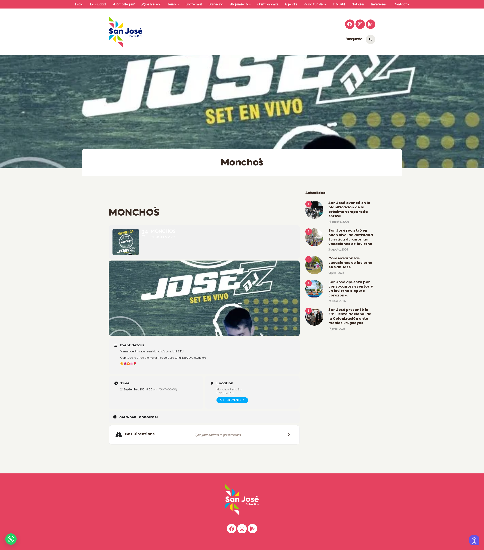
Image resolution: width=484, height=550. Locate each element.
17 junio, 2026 (336, 329)
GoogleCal (148, 417)
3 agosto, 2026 (338, 249)
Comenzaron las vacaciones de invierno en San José (350, 263)
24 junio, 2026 (337, 301)
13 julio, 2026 (336, 273)
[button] (11, 539)
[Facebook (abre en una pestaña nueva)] (349, 24)
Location (224, 383)
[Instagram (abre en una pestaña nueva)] (360, 24)
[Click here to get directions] (287, 434)
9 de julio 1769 (225, 393)
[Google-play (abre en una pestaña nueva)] (370, 24)
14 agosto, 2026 (338, 222)
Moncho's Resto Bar (229, 389)
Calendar (127, 417)
